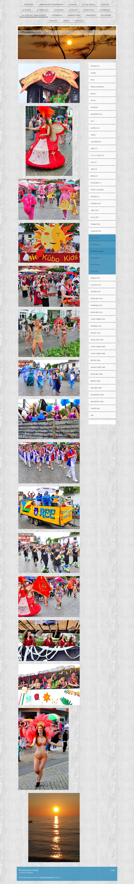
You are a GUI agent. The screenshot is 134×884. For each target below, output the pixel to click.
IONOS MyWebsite (47, 877)
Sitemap (35, 870)
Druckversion (26, 870)
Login (113, 870)
